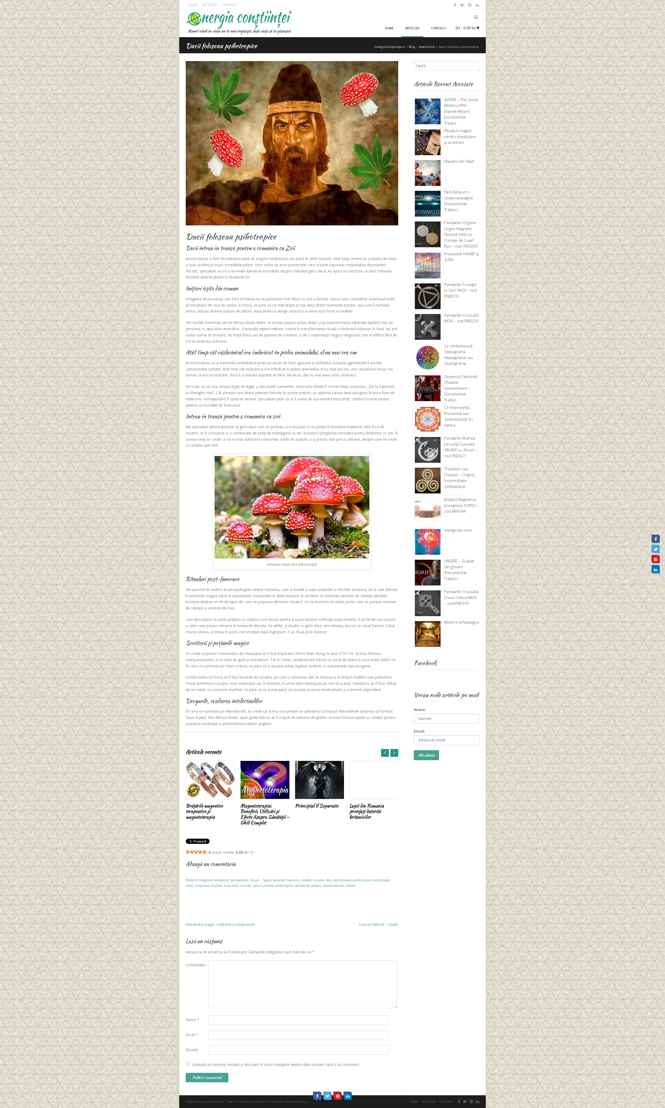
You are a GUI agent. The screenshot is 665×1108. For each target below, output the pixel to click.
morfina (216, 885)
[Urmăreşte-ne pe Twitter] (462, 5)
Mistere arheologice (461, 622)
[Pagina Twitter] (655, 549)
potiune (268, 885)
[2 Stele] (192, 852)
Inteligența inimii (458, 530)
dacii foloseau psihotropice (352, 880)
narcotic (245, 885)
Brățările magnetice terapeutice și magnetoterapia (204, 811)
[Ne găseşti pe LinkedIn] (476, 5)
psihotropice (284, 885)
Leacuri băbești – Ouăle (378, 924)
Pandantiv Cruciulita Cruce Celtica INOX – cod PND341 (461, 597)
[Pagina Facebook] (655, 539)
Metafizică (221, 880)
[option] (210, 791)
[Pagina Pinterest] (655, 559)
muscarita (231, 885)
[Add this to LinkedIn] (348, 1096)
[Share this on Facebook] (317, 1096)
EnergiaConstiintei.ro (209, 1102)
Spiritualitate (239, 880)
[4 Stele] (200, 852)
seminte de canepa (308, 885)
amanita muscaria (286, 880)
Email (192, 1034)
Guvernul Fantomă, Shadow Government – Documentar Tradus (461, 388)
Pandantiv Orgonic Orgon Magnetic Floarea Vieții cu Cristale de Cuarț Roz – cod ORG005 (461, 234)
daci (329, 880)
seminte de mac (333, 885)
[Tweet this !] (327, 1096)
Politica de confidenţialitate (287, 1102)
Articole (210, 5)
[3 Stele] (196, 852)
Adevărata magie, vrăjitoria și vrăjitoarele (220, 924)
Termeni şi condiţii (251, 1102)
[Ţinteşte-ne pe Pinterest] (470, 5)
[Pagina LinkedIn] (655, 569)
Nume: (420, 709)
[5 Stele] (204, 852)
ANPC (231, 1102)
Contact (229, 5)
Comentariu (195, 964)
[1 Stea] (188, 852)
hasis (189, 885)
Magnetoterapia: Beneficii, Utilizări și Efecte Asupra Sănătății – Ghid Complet (264, 814)
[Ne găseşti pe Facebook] (455, 5)
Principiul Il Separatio (316, 805)
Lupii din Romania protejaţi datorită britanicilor (366, 811)
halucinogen (381, 880)
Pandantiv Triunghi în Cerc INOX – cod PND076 (460, 290)
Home (192, 5)
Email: (419, 731)
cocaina (318, 880)
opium (257, 885)
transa (350, 885)
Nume (192, 1019)
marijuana (201, 885)
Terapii (254, 880)
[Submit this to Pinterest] (338, 1096)
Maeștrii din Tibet (459, 161)
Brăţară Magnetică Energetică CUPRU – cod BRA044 (461, 505)
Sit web (192, 1049)
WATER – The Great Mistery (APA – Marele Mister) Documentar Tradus (461, 111)
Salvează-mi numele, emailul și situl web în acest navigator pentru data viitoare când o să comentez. (276, 1064)
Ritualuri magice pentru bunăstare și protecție (460, 136)
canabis (306, 880)
